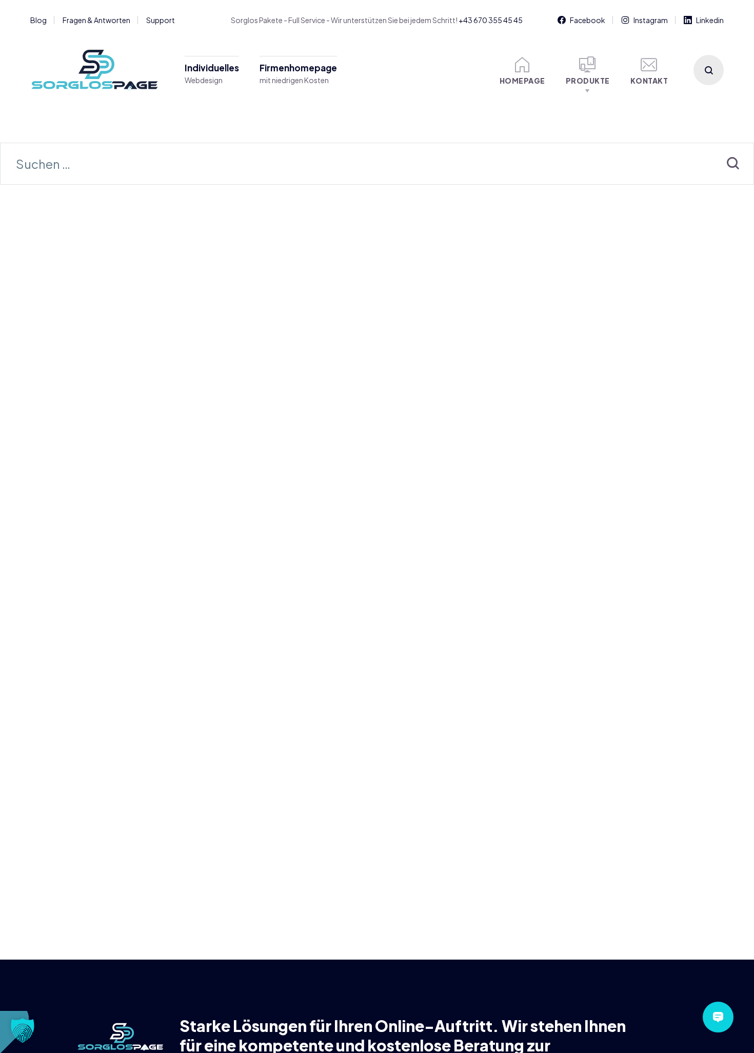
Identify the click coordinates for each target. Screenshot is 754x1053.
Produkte (588, 80)
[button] (22, 1030)
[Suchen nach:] (377, 165)
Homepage (522, 80)
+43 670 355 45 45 (491, 20)
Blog (38, 20)
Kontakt (649, 80)
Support (160, 20)
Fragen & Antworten (96, 20)
